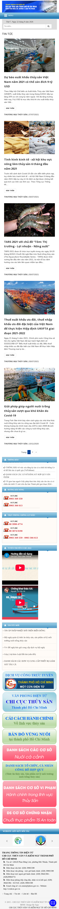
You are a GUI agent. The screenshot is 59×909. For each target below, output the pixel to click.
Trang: (24, 452)
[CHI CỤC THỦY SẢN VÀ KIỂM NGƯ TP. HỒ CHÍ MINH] (29, 6)
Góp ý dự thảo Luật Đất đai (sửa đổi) (20, 654)
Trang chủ (8, 894)
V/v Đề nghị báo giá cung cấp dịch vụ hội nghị (24, 647)
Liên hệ (26, 894)
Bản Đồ (34, 894)
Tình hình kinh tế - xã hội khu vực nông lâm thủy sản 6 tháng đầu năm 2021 (28, 164)
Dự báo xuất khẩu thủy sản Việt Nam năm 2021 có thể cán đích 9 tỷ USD (28, 81)
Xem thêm (10, 108)
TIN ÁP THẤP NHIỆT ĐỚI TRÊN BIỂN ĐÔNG (24, 630)
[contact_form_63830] (52, 902)
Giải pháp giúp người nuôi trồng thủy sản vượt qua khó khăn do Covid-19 (27, 411)
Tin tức (17, 894)
